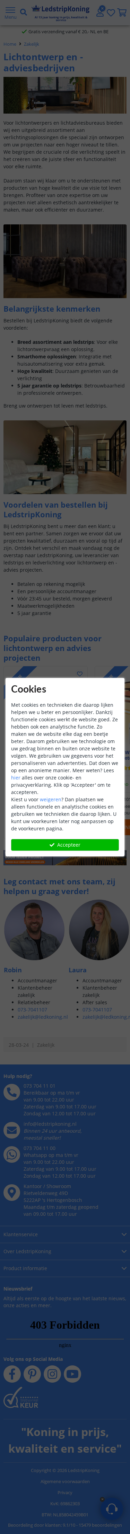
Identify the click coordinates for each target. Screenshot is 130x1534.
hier (15, 777)
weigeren (50, 799)
